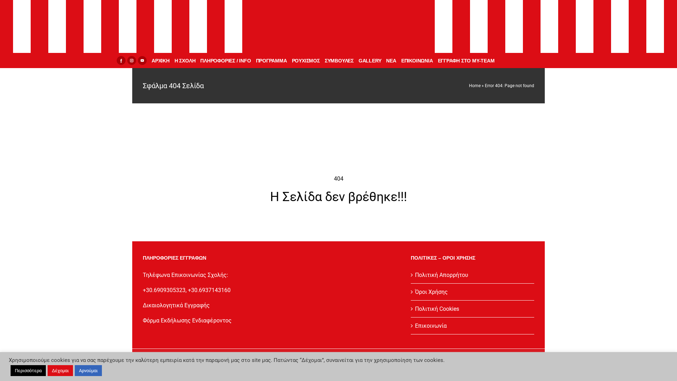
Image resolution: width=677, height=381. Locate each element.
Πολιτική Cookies (437, 309)
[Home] (338, 26)
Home (475, 85)
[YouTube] (142, 60)
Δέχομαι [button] (60, 370)
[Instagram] (131, 60)
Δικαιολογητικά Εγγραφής (176, 305)
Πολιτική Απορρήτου (441, 275)
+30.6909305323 (164, 290)
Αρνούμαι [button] (88, 370)
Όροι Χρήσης (431, 292)
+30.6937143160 (209, 290)
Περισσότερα (28, 370)
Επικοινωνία (431, 325)
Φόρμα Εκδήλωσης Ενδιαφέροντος (187, 320)
